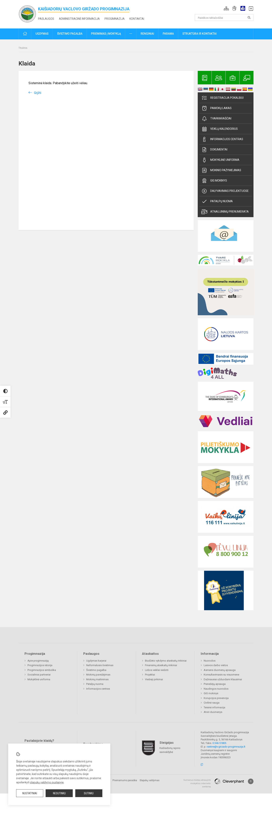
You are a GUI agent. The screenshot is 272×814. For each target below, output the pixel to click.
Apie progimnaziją (38, 660)
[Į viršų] (250, 781)
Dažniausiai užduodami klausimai (223, 679)
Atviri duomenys (213, 712)
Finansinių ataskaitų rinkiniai (161, 665)
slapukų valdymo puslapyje (47, 782)
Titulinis (23, 47)
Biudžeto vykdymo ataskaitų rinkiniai (166, 660)
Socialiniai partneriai (39, 674)
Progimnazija (115, 18)
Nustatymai (29, 793)
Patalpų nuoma (221, 201)
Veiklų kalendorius (224, 128)
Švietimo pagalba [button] (69, 33)
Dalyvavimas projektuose (229, 190)
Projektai (150, 674)
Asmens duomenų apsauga (220, 670)
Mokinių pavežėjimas (98, 674)
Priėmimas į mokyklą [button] (106, 33)
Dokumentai (218, 149)
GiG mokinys (218, 180)
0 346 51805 (219, 743)
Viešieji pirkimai (154, 679)
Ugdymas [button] (42, 33)
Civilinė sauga (211, 702)
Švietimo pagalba (96, 670)
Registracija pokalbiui (227, 97)
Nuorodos (209, 660)
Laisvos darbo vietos (216, 665)
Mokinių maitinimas (97, 679)
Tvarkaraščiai (220, 118)
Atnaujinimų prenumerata (229, 211)
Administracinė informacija (79, 18)
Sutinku (89, 793)
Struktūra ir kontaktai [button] (199, 33)
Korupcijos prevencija (216, 698)
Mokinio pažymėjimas (225, 170)
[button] (226, 8)
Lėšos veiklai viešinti (156, 670)
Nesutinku (59, 793)
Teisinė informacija (214, 707)
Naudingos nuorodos (216, 688)
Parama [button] (168, 33)
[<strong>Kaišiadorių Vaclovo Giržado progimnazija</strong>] (28, 13)
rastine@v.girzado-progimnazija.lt (226, 746)
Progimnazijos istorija (39, 665)
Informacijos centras (226, 139)
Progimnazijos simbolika (41, 670)
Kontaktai (136, 18)
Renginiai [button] (147, 33)
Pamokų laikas (221, 108)
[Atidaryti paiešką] (249, 17)
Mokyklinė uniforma (224, 159)
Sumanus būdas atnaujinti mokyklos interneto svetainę (197, 783)
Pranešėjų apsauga (215, 683)
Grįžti (37, 93)
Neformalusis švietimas (99, 665)
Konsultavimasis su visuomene (221, 674)
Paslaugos (46, 18)
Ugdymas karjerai (96, 660)
